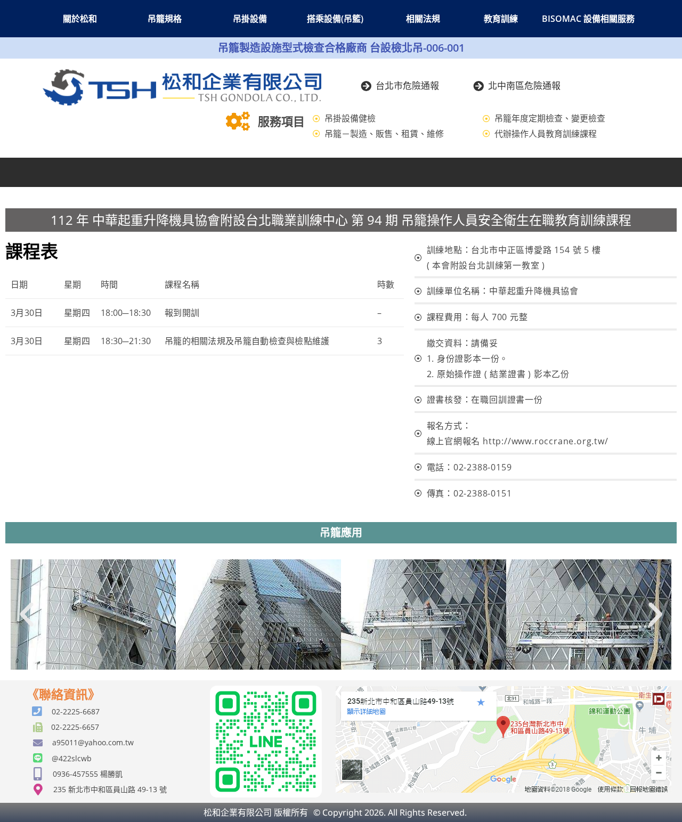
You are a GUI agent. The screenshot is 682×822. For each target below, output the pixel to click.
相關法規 (423, 19)
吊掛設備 (250, 19)
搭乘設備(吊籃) (335, 19)
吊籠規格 (165, 19)
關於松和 (80, 19)
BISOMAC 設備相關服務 (588, 19)
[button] (27, 615)
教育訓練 (501, 19)
